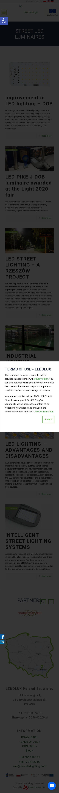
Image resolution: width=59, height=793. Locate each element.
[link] (4, 21)
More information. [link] (44, 411)
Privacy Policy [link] (41, 378)
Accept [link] (48, 419)
